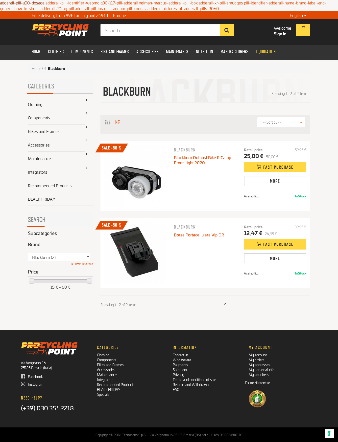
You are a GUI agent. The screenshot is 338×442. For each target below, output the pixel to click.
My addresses (259, 364)
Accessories (106, 369)
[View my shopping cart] (303, 30)
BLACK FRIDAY (108, 389)
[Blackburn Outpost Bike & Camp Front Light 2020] (135, 176)
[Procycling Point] (60, 30)
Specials (103, 394)
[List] (117, 121)
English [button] (297, 15)
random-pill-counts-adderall (137, 8)
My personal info (261, 369)
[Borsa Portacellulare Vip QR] (135, 253)
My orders (257, 359)
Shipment (180, 369)
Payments (180, 364)
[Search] (227, 30)
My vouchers (259, 374)
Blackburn (185, 149)
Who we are (182, 359)
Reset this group (84, 264)
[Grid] (107, 121)
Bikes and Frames (110, 364)
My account (258, 354)
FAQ (176, 389)
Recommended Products (116, 384)
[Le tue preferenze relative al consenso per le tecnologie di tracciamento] (329, 433)
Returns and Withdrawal (191, 384)
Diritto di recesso (257, 382)
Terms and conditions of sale (194, 379)
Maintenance (107, 374)
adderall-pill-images (93, 8)
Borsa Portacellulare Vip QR (199, 235)
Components (106, 359)
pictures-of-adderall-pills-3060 (191, 8)
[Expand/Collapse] (87, 104)
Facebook (35, 376)
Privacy (178, 374)
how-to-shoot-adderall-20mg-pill (44, 8)
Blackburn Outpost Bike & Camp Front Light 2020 (202, 160)
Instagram (35, 384)
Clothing (103, 354)
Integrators (105, 379)
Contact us (181, 354)
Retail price (253, 149)
